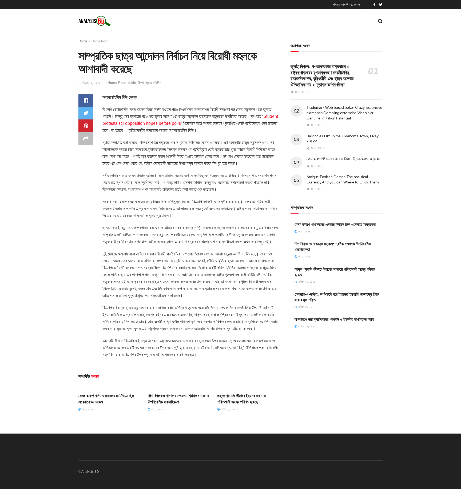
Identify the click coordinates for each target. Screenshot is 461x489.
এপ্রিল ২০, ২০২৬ (228, 409)
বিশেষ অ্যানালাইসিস (149, 83)
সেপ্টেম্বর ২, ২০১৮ (89, 83)
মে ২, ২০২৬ (156, 409)
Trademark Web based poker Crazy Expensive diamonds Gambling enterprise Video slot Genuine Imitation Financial (344, 112)
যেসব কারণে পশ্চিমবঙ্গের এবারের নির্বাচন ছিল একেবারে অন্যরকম (343, 159)
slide (132, 83)
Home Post (100, 41)
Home (82, 41)
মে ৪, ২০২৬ (87, 409)
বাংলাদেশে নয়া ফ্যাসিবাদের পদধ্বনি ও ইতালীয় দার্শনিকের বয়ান (334, 319)
